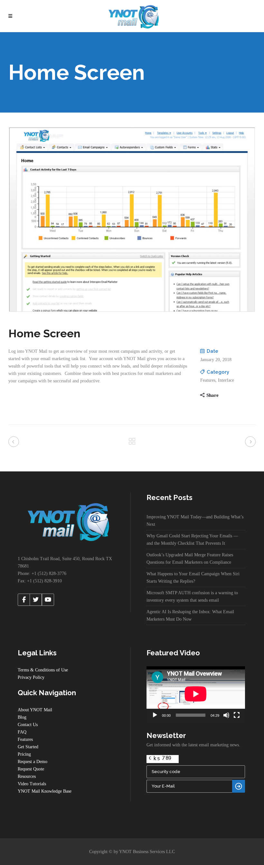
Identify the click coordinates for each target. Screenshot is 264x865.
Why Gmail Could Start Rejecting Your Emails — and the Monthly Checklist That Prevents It (192, 539)
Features (25, 739)
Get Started (28, 746)
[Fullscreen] (236, 715)
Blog (22, 717)
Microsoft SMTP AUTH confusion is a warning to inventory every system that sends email (192, 596)
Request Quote (31, 769)
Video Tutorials (32, 783)
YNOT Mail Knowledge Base (44, 791)
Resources (27, 776)
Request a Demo (32, 761)
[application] (195, 694)
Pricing (24, 754)
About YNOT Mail (35, 709)
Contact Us (28, 724)
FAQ (22, 732)
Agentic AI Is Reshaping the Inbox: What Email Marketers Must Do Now (190, 615)
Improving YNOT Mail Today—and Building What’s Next (194, 520)
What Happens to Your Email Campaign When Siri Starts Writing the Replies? (193, 577)
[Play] (155, 715)
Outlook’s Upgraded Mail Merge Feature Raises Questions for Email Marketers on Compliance (189, 558)
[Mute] (226, 715)
